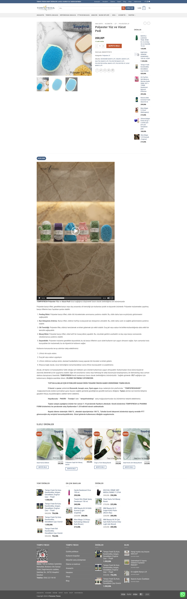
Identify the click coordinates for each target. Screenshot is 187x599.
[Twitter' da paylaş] (101, 70)
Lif (115, 24)
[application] (76, 231)
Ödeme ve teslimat (73, 564)
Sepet (119, 1)
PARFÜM (131, 15)
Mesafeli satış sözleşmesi (76, 560)
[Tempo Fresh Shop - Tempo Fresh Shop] (46, 8)
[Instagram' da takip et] (147, 1)
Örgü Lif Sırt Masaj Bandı (102, 463)
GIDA (113, 15)
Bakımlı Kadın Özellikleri (140, 579)
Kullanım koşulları (73, 556)
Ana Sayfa (99, 24)
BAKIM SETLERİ (104, 15)
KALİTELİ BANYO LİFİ (101, 61)
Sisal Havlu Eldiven (43, 463)
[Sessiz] (108, 298)
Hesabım (105, 1)
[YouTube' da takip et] (149, 1)
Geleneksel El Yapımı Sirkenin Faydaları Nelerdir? (139, 563)
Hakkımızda (137, 1)
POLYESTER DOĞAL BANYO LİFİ (105, 63)
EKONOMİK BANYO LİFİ (108, 59)
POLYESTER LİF (120, 63)
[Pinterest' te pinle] (109, 70)
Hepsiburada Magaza (68, 15)
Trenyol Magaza (52, 15)
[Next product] (145, 23)
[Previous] (40, 48)
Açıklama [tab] (41, 158)
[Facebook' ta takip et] (145, 1)
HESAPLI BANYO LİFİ (122, 59)
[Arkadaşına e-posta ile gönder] (105, 70)
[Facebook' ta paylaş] (97, 70)
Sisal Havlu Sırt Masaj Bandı (132, 463)
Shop (129, 1)
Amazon (94, 15)
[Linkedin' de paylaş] (112, 70)
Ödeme (112, 1)
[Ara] (149, 8)
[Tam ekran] (112, 298)
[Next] (88, 48)
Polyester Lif (124, 24)
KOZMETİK (121, 15)
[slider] (74, 298)
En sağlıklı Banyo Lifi (139, 572)
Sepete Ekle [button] (42, 467)
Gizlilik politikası (72, 552)
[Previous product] (148, 23)
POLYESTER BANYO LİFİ (116, 61)
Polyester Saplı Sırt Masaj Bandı (73, 463)
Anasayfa (97, 1)
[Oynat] (39, 298)
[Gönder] (123, 8)
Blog (124, 1)
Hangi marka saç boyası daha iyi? (140, 553)
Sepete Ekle (114, 46)
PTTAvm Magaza (83, 15)
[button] (129, 8)
